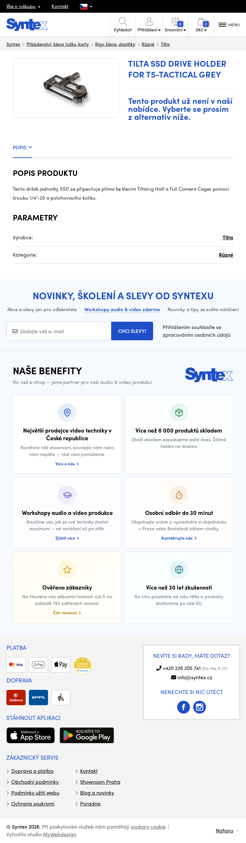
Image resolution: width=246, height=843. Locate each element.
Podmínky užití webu (35, 792)
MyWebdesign (59, 834)
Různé (148, 44)
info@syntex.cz (194, 677)
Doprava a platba (32, 770)
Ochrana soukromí (32, 803)
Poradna (90, 803)
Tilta (165, 44)
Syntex (13, 44)
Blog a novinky (97, 792)
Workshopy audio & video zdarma (122, 309)
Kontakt (60, 6)
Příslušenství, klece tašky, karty (58, 44)
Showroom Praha (100, 781)
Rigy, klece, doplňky (115, 44)
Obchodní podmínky (35, 781)
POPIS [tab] (20, 147)
